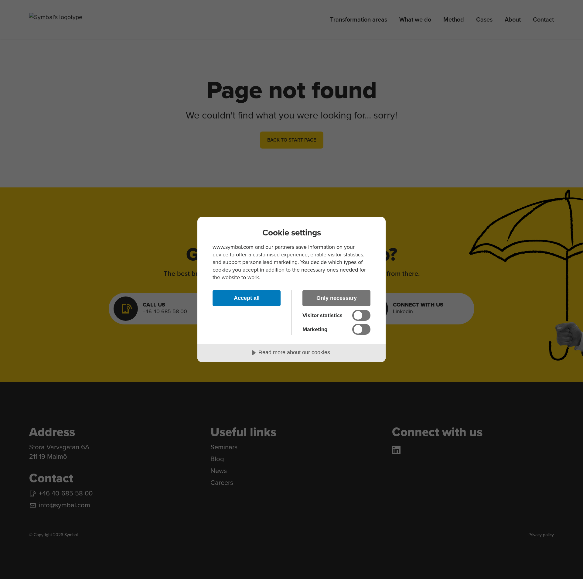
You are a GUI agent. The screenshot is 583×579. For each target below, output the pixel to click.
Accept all (247, 298)
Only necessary (336, 298)
